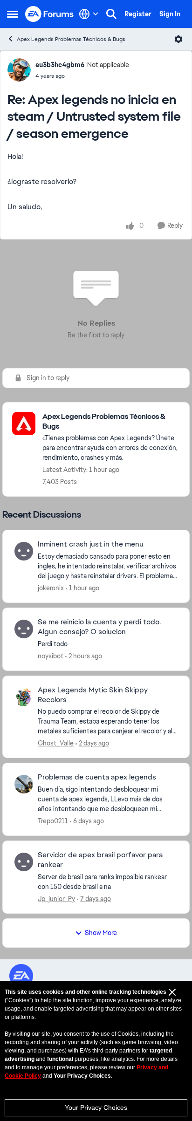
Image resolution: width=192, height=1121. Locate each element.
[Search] (111, 14)
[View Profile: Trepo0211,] (23, 784)
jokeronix (51, 588)
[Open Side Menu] (12, 14)
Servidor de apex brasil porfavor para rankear (100, 859)
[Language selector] (89, 14)
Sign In (169, 14)
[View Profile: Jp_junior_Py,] (23, 862)
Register (137, 14)
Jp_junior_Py (56, 899)
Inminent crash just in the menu (91, 544)
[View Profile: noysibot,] (23, 629)
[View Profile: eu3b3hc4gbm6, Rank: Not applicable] (19, 70)
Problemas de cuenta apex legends (97, 777)
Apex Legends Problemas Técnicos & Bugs (71, 39)
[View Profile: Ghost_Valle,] (23, 697)
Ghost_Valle (56, 743)
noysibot (50, 656)
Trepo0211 (53, 821)
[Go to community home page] (49, 14)
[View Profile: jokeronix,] (23, 551)
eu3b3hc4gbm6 (60, 65)
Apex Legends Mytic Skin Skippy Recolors (93, 694)
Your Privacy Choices (96, 1107)
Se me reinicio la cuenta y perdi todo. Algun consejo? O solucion (99, 626)
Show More (101, 933)
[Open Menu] (178, 39)
